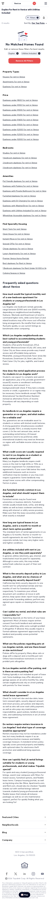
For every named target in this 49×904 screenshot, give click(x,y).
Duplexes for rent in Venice (15, 86)
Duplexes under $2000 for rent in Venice (21, 129)
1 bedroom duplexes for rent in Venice (20, 158)
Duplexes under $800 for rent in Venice (20, 100)
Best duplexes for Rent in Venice (17, 263)
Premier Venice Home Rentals (16, 258)
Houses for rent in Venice (14, 77)
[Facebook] (6, 873)
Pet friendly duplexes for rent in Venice (20, 181)
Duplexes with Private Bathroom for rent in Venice (25, 191)
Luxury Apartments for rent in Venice (19, 253)
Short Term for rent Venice (15, 229)
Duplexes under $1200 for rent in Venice (20, 115)
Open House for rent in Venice (16, 234)
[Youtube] (42, 873)
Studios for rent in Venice (14, 153)
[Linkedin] (24, 873)
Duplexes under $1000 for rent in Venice (20, 110)
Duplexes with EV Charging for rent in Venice (23, 201)
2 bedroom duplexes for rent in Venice (20, 162)
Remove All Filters (24, 61)
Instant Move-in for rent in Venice (18, 239)
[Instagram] (33, 873)
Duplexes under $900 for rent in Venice (20, 105)
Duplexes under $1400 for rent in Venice (20, 120)
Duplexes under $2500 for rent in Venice (21, 134)
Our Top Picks (38, 23)
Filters (34, 17)
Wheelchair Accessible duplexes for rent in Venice (25, 215)
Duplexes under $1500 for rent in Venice (20, 124)
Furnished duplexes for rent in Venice (19, 196)
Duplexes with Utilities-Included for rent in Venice (25, 210)
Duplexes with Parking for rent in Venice (20, 186)
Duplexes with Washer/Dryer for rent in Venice (23, 205)
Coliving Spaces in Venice (14, 273)
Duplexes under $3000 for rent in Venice (21, 139)
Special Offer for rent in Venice (16, 244)
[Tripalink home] (3, 3)
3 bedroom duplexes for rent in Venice (20, 167)
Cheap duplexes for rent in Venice (18, 248)
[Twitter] (15, 873)
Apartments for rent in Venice (16, 81)
